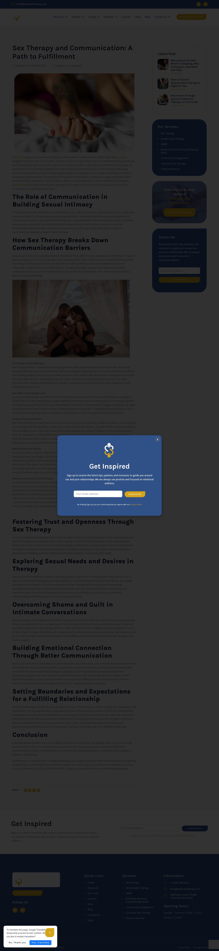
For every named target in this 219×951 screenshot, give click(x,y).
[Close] (49, 932)
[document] (109, 475)
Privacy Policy (135, 504)
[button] (157, 439)
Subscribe (135, 494)
